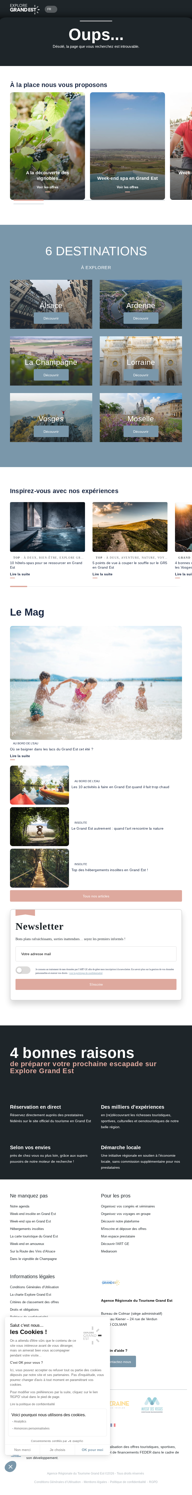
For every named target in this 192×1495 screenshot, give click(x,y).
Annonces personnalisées (32, 1428)
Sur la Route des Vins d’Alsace (32, 1251)
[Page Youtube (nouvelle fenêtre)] (117, 1375)
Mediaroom (109, 1251)
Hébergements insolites (27, 1229)
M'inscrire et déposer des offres (123, 1229)
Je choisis (57, 1450)
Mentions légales (95, 1482)
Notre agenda (19, 1206)
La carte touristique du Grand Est (34, 1236)
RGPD (153, 1482)
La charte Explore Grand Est (30, 1294)
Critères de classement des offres (34, 1302)
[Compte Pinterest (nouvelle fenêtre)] (123, 1375)
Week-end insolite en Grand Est (33, 1214)
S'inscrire (96, 984)
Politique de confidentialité (128, 1482)
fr (49, 9)
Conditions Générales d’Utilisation (34, 1287)
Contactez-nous (118, 1362)
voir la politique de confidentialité (85, 973)
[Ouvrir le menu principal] (176, 9)
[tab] (29, 200)
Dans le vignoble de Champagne (33, 1259)
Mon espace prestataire (118, 1236)
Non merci (22, 1450)
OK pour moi (92, 1450)
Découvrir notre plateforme (120, 1221)
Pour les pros (115, 1195)
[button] (10, 1466)
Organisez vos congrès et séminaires (128, 1206)
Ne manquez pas (29, 1195)
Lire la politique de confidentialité (32, 1404)
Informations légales (32, 1276)
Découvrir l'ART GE (115, 1244)
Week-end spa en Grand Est (30, 1221)
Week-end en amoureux (27, 1244)
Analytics (20, 1421)
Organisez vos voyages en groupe (125, 1214)
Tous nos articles (96, 896)
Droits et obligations (24, 1309)
